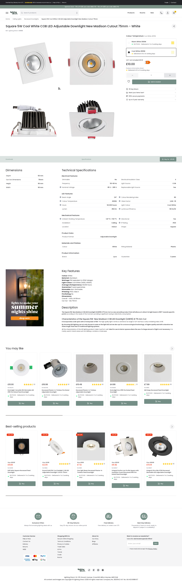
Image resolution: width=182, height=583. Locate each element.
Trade (166, 3)
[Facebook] (94, 570)
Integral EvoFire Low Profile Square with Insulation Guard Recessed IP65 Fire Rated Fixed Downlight (125, 472)
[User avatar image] (167, 12)
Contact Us (26, 541)
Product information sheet (135, 68)
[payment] (39, 556)
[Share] (174, 26)
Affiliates (95, 544)
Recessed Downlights (31, 19)
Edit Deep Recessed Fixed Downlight (156, 390)
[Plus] (170, 75)
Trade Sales (61, 547)
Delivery (25, 544)
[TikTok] (89, 570)
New (152, 13)
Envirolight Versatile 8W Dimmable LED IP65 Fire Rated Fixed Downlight (21, 391)
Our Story (95, 539)
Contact (173, 3)
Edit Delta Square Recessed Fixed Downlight (19, 471)
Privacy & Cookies (63, 544)
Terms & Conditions (64, 541)
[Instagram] (98, 570)
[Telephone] (161, 12)
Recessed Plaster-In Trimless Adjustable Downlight (86, 391)
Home (8, 19)
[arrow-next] (172, 348)
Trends (59, 552)
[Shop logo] (14, 12)
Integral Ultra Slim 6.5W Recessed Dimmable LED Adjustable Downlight (158, 471)
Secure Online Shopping (65, 539)
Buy (23, 403)
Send (155, 543)
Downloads (9, 159)
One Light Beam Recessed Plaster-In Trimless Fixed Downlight (89, 471)
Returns (25, 547)
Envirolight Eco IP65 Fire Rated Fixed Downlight (122, 391)
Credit (59, 555)
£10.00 (169, 159)
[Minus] (132, 75)
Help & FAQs (27, 539)
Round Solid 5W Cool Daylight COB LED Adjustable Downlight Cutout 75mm (55, 471)
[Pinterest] (103, 570)
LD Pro (59, 549)
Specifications (86, 159)
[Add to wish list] (128, 81)
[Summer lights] (25, 297)
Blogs (94, 541)
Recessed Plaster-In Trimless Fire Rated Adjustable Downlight (55, 391)
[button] (148, 62)
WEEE (24, 549)
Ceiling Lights (17, 19)
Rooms (142, 13)
